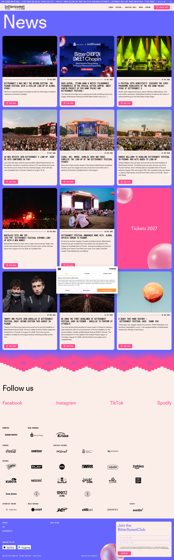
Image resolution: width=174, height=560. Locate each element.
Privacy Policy (165, 548)
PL (171, 1)
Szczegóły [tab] (87, 273)
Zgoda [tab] (66, 273)
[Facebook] (159, 2)
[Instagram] (161, 2)
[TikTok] (163, 2)
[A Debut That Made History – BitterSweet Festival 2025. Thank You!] (144, 292)
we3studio (94, 556)
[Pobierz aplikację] (9, 547)
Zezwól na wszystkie (107, 290)
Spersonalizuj (86, 290)
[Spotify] (164, 2)
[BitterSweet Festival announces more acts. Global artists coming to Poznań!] (87, 208)
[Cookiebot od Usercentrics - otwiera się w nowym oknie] (110, 269)
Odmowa (67, 290)
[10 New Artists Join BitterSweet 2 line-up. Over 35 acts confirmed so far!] (29, 130)
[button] (119, 7)
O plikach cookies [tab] (107, 273)
